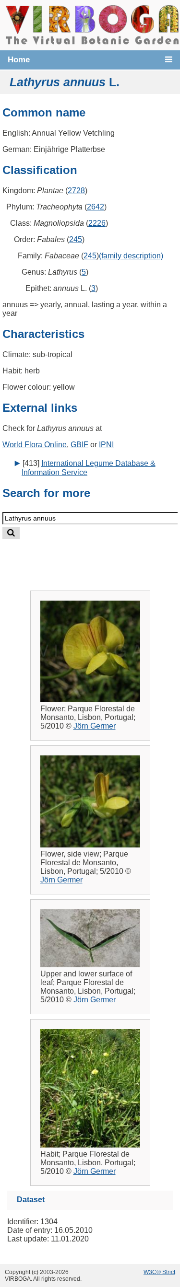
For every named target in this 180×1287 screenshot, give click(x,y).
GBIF (79, 445)
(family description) (131, 256)
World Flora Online (34, 445)
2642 (95, 207)
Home (19, 59)
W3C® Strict (159, 1272)
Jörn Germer (94, 726)
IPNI (106, 445)
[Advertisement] (99, 557)
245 (75, 239)
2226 (97, 223)
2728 (76, 190)
